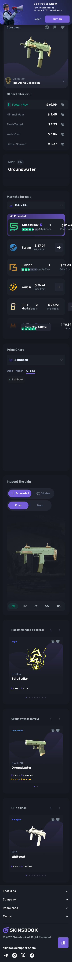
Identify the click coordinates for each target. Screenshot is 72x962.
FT (36, 606)
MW (25, 606)
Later (37, 19)
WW (47, 606)
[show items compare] (63, 942)
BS (58, 606)
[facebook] (32, 955)
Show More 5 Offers (36, 327)
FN (13, 606)
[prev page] (50, 629)
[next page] (59, 629)
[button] (62, 27)
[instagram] (14, 955)
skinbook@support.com (19, 948)
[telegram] (6, 955)
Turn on (57, 18)
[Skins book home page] (36, 930)
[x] (23, 955)
